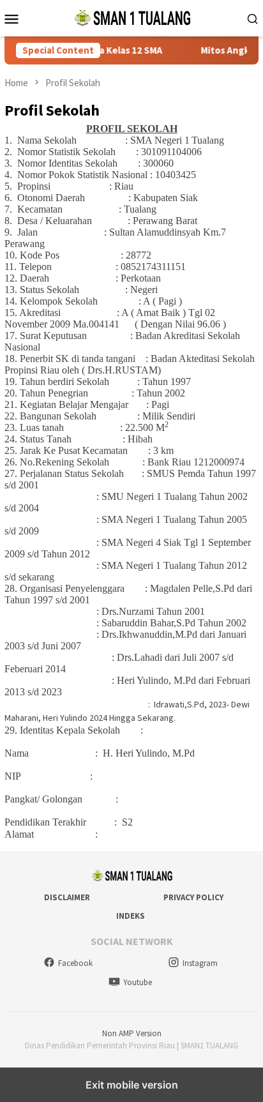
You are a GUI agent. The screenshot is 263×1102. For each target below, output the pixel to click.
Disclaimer (67, 897)
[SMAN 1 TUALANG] (131, 17)
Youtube (137, 982)
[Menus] (11, 18)
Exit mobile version (132, 1084)
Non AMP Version (132, 1033)
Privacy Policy (193, 897)
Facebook (75, 963)
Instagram (200, 963)
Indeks (130, 915)
